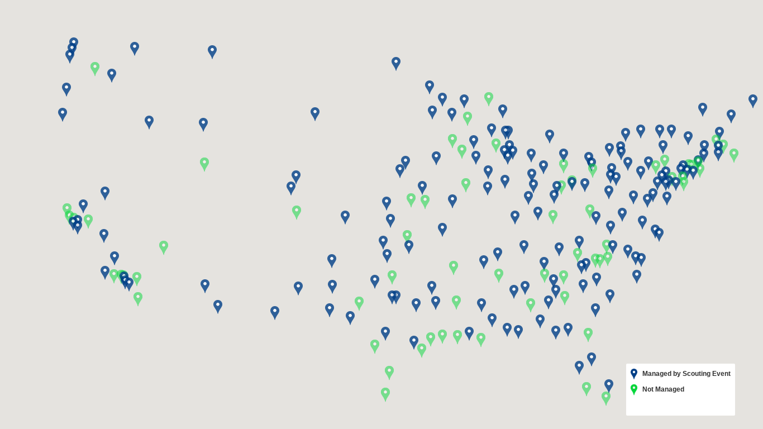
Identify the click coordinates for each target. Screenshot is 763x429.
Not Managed (662, 389)
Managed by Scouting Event (686, 374)
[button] (525, 288)
